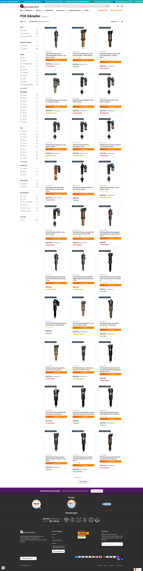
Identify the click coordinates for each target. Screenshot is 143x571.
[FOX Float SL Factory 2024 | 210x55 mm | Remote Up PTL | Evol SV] (110, 442)
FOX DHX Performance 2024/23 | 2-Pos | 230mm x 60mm (83, 188)
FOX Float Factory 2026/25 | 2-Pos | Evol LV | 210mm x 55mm (83, 324)
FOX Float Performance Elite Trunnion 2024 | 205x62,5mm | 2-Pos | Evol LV (83, 413)
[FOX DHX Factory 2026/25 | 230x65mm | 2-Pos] (83, 130)
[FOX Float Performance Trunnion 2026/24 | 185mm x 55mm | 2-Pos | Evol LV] (56, 442)
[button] (122, 6)
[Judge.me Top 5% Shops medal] (97, 519)
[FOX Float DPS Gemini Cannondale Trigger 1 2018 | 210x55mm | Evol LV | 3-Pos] (83, 262)
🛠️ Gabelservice (102, 10)
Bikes (21, 10)
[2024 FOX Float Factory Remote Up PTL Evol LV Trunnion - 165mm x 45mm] (110, 39)
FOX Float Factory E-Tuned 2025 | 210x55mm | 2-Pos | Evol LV (109, 324)
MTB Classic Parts (27, 565)
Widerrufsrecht (119, 565)
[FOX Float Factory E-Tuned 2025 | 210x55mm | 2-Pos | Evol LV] (110, 308)
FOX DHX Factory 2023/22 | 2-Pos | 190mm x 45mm (83, 101)
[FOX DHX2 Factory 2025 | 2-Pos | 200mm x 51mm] (110, 173)
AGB (105, 565)
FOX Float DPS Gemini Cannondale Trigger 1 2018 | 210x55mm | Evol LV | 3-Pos (83, 278)
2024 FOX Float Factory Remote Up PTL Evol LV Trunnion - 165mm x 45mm (110, 55)
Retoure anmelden (58, 551)
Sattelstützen (49, 10)
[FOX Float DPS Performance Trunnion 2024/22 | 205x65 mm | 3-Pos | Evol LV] (110, 262)
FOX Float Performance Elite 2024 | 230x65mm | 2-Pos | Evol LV (56, 413)
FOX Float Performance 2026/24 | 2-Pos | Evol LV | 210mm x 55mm (83, 368)
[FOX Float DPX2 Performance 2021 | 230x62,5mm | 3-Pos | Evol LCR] (56, 308)
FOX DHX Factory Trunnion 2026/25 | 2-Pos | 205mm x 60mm (110, 145)
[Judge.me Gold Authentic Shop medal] (78, 519)
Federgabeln (28, 10)
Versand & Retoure (57, 540)
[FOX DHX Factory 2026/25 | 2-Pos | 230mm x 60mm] (56, 130)
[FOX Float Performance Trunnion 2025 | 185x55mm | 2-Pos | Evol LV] (110, 397)
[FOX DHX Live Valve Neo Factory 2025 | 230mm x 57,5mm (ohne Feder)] (56, 173)
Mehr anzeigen (23, 88)
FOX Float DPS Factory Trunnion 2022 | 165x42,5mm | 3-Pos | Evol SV (83, 233)
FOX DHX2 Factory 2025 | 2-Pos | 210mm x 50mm (55, 233)
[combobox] (77, 6)
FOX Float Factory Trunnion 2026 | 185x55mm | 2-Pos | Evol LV (55, 368)
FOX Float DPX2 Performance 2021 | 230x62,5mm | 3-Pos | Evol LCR (56, 324)
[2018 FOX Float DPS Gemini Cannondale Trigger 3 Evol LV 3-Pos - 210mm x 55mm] (56, 39)
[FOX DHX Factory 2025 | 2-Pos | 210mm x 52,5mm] (110, 85)
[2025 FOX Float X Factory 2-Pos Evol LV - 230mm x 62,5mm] (56, 85)
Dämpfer (38, 10)
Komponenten (60, 10)
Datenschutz (111, 565)
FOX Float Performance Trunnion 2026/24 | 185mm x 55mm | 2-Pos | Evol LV (56, 458)
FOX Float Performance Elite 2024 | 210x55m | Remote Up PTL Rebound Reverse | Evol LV (110, 369)
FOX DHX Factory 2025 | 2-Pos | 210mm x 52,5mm (109, 101)
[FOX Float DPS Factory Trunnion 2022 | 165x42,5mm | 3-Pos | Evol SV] (83, 217)
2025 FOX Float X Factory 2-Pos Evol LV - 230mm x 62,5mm (56, 101)
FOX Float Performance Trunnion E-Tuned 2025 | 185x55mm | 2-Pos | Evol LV (83, 458)
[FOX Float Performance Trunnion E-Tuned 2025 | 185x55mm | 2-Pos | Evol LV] (83, 442)
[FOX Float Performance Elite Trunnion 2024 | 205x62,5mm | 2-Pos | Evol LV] (83, 397)
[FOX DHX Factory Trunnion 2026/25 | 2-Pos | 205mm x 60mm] (110, 130)
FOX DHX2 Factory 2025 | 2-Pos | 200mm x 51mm (109, 188)
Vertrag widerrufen (58, 547)
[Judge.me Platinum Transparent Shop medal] (72, 519)
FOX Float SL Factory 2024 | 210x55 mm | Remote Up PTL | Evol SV (110, 458)
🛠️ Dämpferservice (116, 10)
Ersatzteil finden (97, 491)
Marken (86, 10)
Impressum (99, 565)
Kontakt (54, 543)
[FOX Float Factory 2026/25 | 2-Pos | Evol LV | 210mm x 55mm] (83, 308)
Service (54, 534)
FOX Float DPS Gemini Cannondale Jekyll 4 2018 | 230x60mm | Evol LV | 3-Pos (56, 278)
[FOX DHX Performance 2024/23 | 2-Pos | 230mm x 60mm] (83, 173)
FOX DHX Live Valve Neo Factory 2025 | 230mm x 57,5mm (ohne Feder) (55, 189)
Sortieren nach (33, 21)
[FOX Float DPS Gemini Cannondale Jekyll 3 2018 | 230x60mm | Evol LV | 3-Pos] (110, 217)
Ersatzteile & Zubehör (74, 10)
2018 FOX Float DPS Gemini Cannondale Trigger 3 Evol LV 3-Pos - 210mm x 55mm (56, 55)
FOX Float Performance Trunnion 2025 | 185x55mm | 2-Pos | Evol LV (110, 413)
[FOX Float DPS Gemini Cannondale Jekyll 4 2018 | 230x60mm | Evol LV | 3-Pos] (56, 262)
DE (137, 569)
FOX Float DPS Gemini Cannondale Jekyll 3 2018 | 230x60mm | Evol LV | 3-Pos (110, 233)
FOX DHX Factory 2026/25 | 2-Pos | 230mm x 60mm (56, 145)
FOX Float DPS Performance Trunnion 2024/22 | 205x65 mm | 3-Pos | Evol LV (110, 278)
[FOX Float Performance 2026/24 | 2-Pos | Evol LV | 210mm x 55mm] (83, 353)
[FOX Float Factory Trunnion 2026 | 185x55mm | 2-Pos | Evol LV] (56, 353)
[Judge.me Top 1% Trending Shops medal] (91, 519)
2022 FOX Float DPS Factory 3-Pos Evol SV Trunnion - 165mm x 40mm (83, 54)
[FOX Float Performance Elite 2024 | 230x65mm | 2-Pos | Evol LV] (56, 397)
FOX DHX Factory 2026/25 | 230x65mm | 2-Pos (81, 145)
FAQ (53, 537)
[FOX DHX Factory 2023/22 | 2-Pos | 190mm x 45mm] (83, 85)
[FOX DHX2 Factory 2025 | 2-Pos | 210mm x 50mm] (56, 217)
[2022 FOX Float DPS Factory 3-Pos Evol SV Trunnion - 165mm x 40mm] (83, 39)
